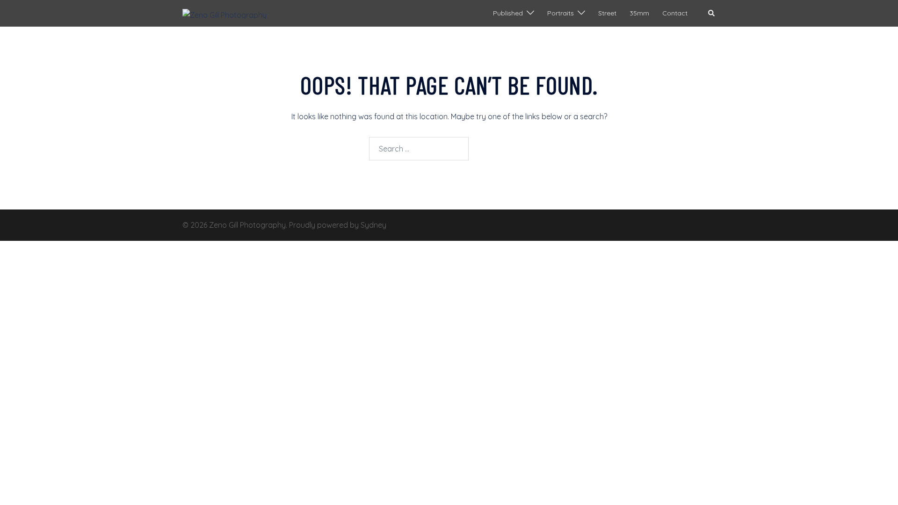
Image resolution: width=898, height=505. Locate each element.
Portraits (560, 13)
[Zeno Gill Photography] (224, 13)
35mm (639, 13)
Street (607, 13)
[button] (712, 13)
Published (508, 13)
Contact (675, 13)
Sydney (373, 225)
